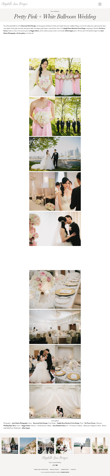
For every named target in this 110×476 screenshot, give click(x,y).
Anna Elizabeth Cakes (59, 426)
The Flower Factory (89, 423)
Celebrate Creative (65, 472)
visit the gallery (20, 33)
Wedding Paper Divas (9, 426)
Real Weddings (55, 11)
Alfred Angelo (69, 31)
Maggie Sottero (34, 31)
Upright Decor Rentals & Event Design (74, 28)
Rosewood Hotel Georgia (28, 26)
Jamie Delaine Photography (19, 423)
